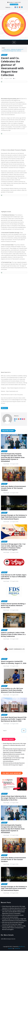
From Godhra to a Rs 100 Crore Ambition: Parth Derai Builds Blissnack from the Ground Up (12, 690)
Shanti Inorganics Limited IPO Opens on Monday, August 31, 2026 (13, 662)
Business (5, 408)
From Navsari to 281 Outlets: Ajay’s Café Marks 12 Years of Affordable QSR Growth (13, 576)
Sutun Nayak (6, 463)
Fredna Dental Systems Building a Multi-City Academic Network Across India (13, 605)
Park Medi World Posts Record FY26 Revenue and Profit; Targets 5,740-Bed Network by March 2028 (13, 719)
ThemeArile (17, 948)
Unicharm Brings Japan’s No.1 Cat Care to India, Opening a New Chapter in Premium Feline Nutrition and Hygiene (13, 547)
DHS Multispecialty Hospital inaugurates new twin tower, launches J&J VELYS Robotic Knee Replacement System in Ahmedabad (12, 457)
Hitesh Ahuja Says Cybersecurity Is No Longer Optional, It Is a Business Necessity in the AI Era (14, 745)
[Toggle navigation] (14, 42)
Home (3, 47)
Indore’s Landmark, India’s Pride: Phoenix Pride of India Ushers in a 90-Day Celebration (13, 634)
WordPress (21, 946)
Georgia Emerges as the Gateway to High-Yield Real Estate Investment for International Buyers (14, 517)
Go (23, 730)
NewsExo (10, 948)
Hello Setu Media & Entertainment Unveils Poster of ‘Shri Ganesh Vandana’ (13, 488)
